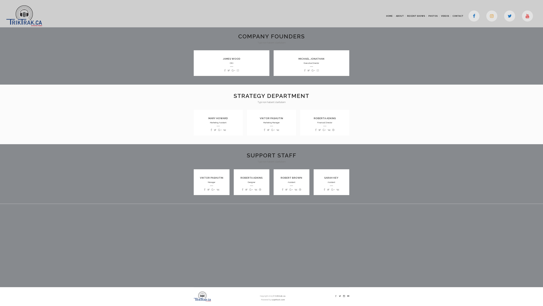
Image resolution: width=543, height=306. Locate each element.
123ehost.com (278, 300)
